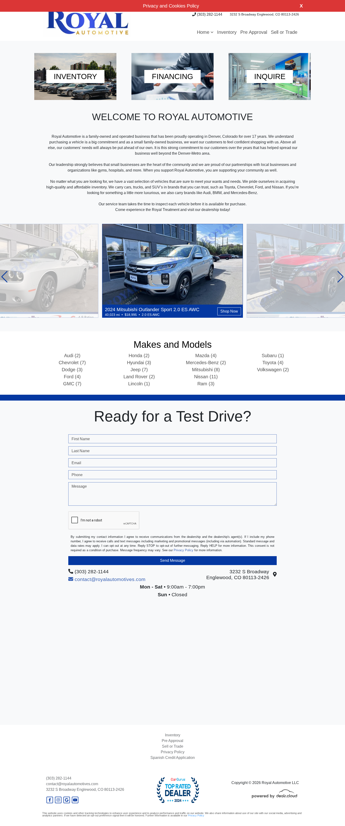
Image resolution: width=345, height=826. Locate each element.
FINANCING (172, 76)
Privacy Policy (183, 550)
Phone (77, 475)
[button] (205, 32)
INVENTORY (75, 76)
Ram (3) (206, 383)
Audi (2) (72, 355)
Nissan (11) (206, 376)
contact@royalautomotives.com (72, 784)
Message (79, 486)
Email (76, 463)
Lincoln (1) (139, 383)
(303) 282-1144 (209, 14)
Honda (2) (139, 355)
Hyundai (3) (139, 362)
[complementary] (331, 812)
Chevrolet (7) (72, 362)
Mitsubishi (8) (206, 369)
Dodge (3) (72, 369)
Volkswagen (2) (273, 369)
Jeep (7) (139, 369)
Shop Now (229, 311)
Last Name (81, 451)
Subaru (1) (273, 355)
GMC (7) (72, 383)
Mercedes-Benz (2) (206, 362)
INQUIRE (269, 76)
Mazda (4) (206, 355)
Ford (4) (72, 376)
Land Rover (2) (139, 376)
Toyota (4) (273, 362)
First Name (81, 439)
